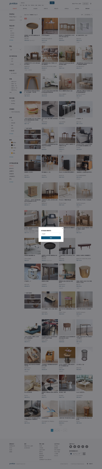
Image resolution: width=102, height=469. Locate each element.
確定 (51, 238)
